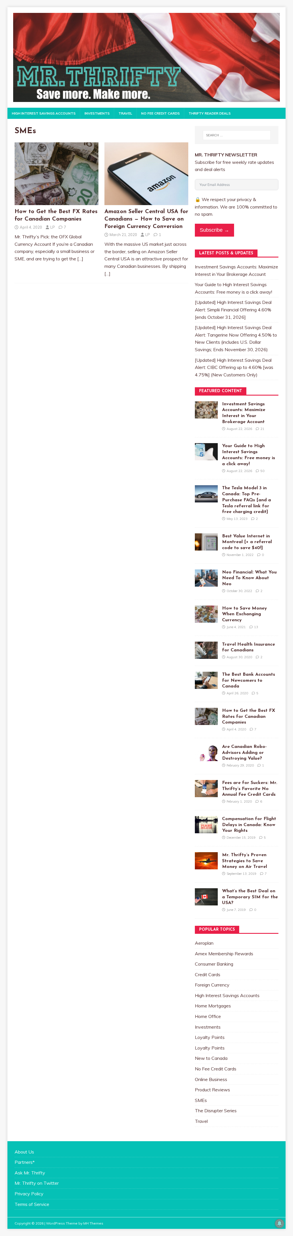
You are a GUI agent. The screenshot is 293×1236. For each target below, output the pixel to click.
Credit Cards (207, 974)
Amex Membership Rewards (224, 953)
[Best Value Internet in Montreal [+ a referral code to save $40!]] (206, 546)
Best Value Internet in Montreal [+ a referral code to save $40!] (247, 542)
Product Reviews (212, 1089)
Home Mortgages (213, 1006)
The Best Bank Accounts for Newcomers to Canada (248, 680)
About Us (24, 1152)
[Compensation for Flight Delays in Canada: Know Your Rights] (206, 829)
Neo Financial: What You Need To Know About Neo (249, 578)
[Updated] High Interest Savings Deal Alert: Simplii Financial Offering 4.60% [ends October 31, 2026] (233, 309)
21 (262, 429)
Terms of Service (32, 1204)
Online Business (211, 1079)
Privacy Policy (29, 1193)
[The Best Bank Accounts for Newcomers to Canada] (206, 685)
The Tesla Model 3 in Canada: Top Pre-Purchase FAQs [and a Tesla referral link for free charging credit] (246, 500)
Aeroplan (204, 943)
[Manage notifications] (279, 1223)
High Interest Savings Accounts (44, 113)
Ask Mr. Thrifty (30, 1173)
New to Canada (211, 1058)
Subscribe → (214, 230)
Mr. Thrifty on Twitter (37, 1183)
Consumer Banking (214, 964)
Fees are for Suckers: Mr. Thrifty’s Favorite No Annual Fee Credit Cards (249, 789)
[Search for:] (236, 135)
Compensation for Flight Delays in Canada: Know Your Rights (249, 825)
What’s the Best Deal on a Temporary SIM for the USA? (250, 897)
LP (52, 227)
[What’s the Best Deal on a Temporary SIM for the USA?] (206, 901)
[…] (80, 259)
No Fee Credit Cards (160, 113)
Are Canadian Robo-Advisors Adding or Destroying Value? (244, 752)
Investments (97, 113)
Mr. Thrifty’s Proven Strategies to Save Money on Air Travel (244, 861)
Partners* (25, 1162)
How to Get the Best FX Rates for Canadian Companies (248, 716)
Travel (125, 113)
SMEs (201, 1100)
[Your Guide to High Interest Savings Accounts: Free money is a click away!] (206, 456)
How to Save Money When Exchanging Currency (244, 614)
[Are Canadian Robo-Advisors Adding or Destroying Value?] (206, 757)
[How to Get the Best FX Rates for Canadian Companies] (56, 202)
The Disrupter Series (216, 1110)
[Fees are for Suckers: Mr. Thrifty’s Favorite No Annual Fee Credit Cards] (206, 793)
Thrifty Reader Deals (210, 113)
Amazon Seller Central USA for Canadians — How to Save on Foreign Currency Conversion (146, 219)
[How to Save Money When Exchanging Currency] (206, 619)
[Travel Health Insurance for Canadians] (206, 655)
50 (262, 471)
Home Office (208, 1016)
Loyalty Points (210, 1037)
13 (256, 627)
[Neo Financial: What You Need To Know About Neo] (206, 582)
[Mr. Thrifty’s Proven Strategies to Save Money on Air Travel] (206, 865)
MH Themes (93, 1223)
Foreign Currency (212, 985)
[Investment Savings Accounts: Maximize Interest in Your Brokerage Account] (206, 414)
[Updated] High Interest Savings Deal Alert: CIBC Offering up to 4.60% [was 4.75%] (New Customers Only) (234, 367)
